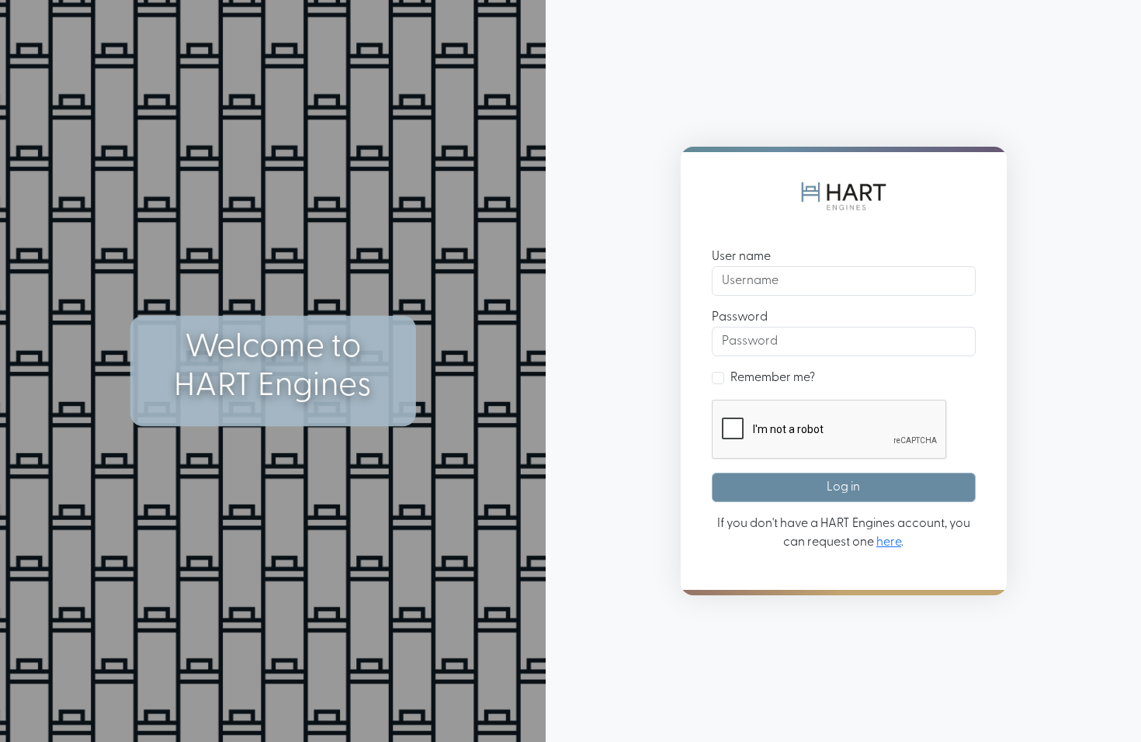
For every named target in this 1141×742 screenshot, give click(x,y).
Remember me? (772, 378)
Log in (843, 487)
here (888, 542)
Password (740, 317)
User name (741, 257)
